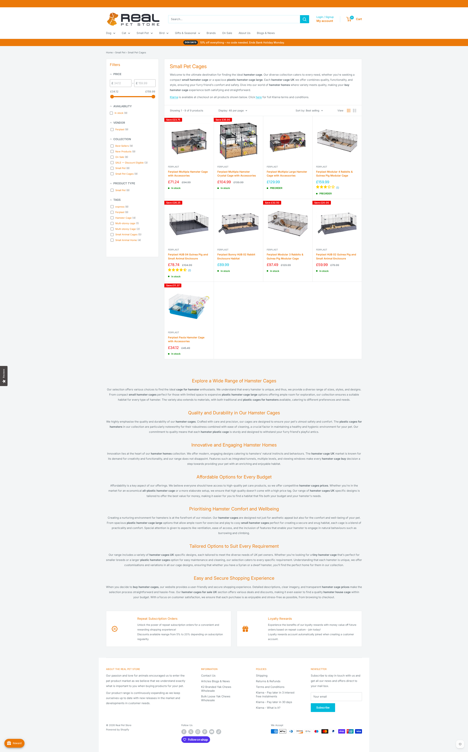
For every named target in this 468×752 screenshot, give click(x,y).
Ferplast (173, 166)
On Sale (227, 33)
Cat (124, 33)
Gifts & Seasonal (185, 33)
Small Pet (143, 33)
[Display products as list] (354, 110)
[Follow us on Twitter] (190, 731)
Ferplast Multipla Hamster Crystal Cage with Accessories (236, 173)
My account (324, 21)
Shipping (261, 675)
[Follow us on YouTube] (211, 731)
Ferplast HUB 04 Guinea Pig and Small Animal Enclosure (188, 256)
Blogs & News (266, 33)
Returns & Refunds (268, 681)
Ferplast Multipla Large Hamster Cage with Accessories (287, 173)
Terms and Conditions (270, 687)
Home (109, 52)
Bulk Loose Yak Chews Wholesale (215, 698)
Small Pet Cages (137, 52)
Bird (162, 33)
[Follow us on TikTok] (218, 731)
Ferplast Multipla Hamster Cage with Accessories (188, 173)
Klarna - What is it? (268, 707)
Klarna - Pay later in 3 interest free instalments (275, 694)
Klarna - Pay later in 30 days (274, 702)
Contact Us (208, 675)
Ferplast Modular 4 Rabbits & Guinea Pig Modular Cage (334, 173)
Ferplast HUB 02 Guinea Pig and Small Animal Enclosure (336, 256)
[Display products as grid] (348, 110)
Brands (211, 33)
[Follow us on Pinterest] (204, 731)
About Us (244, 33)
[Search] (304, 19)
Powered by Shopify (117, 729)
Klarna (174, 97)
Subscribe (323, 707)
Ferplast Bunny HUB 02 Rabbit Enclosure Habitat (236, 256)
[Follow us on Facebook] (183, 731)
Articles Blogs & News (215, 681)
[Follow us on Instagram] (197, 731)
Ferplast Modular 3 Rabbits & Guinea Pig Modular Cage (285, 256)
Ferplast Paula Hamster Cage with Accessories (186, 339)
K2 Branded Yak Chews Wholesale (216, 688)
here (259, 97)
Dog (108, 33)
